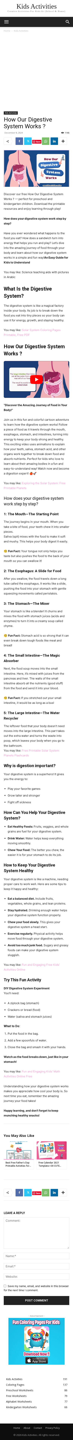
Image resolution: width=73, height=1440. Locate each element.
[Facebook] (19, 141)
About (27, 1428)
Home (7, 30)
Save (38, 141)
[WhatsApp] (45, 141)
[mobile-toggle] (6, 22)
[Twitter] (28, 141)
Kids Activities (21, 30)
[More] (63, 141)
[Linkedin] (54, 141)
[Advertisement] (36, 70)
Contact (38, 1428)
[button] (68, 22)
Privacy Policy (52, 1428)
